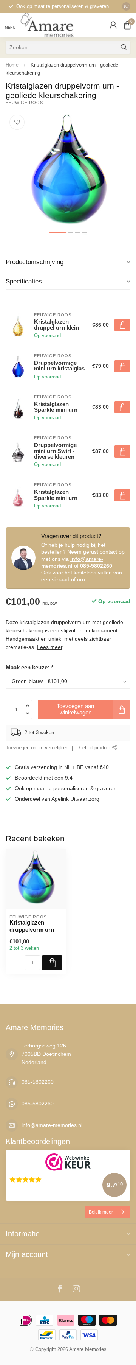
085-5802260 (96, 566)
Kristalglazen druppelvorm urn (31, 925)
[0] (127, 25)
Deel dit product (94, 747)
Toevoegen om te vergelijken (37, 747)
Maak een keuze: (29, 667)
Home (12, 65)
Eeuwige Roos (24, 103)
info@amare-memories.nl (52, 1125)
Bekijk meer (101, 1212)
